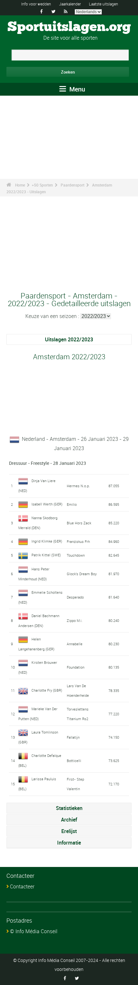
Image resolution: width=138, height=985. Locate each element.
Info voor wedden (36, 3)
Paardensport (72, 184)
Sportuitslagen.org (69, 27)
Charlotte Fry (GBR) (46, 690)
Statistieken (69, 808)
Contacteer (22, 886)
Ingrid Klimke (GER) (46, 541)
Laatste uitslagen (103, 3)
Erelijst (69, 831)
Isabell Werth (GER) (47, 504)
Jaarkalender (70, 3)
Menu (76, 89)
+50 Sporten (42, 184)
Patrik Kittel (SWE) (46, 554)
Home (20, 184)
